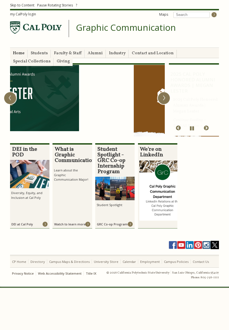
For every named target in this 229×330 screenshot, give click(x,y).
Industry (117, 53)
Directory (37, 262)
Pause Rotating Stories (55, 5)
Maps (163, 14)
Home (19, 53)
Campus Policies (176, 262)
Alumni (95, 53)
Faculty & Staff (68, 53)
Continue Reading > (189, 114)
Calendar (129, 262)
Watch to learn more (70, 224)
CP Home (19, 262)
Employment (150, 262)
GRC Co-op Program (112, 224)
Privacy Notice (23, 273)
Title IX (91, 273)
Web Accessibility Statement (60, 273)
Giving (63, 61)
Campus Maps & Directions (69, 262)
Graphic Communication (126, 27)
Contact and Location (153, 53)
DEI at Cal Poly (22, 224)
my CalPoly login (23, 14)
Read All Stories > (187, 120)
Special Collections (32, 61)
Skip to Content (22, 5)
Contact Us (201, 262)
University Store (106, 262)
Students (39, 53)
